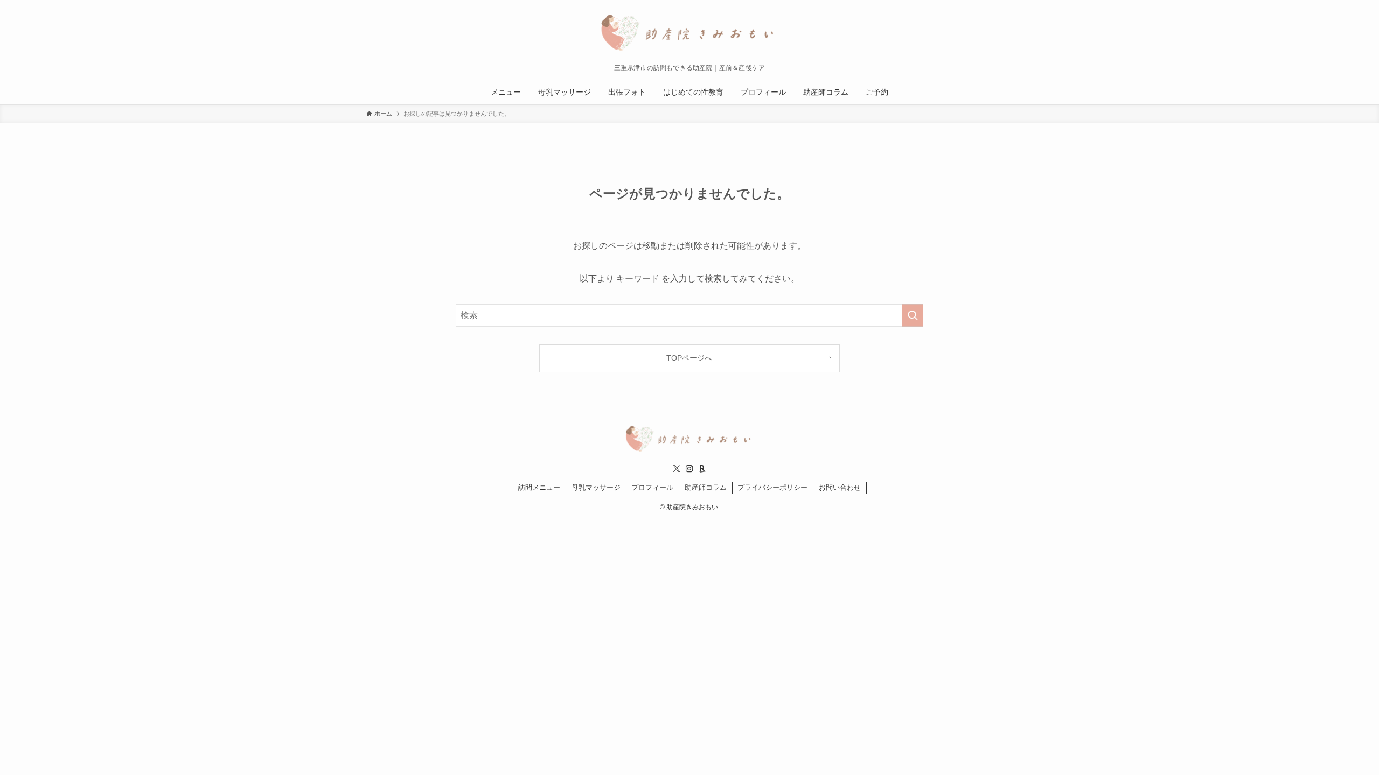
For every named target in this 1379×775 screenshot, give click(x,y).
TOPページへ (689, 358)
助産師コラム (706, 487)
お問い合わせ (840, 487)
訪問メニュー (539, 487)
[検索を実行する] (912, 315)
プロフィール (652, 487)
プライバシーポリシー (772, 487)
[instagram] (689, 469)
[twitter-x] (676, 469)
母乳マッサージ (596, 487)
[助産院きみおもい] (689, 34)
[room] (702, 469)
